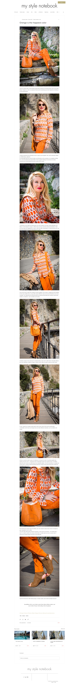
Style (20, 615)
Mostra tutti (63, 628)
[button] (63, 12)
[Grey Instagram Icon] (27, 677)
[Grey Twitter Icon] (26, 677)
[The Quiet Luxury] (22, 635)
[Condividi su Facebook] (20, 619)
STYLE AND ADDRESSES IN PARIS (56, 642)
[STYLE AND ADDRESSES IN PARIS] (57, 635)
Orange (27, 615)
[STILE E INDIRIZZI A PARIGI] (39, 635)
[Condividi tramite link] (28, 619)
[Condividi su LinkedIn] (25, 619)
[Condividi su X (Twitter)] (22, 619)
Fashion (23, 615)
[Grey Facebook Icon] (24, 677)
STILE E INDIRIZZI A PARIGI (39, 641)
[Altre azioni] (58, 19)
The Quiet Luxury (19, 641)
